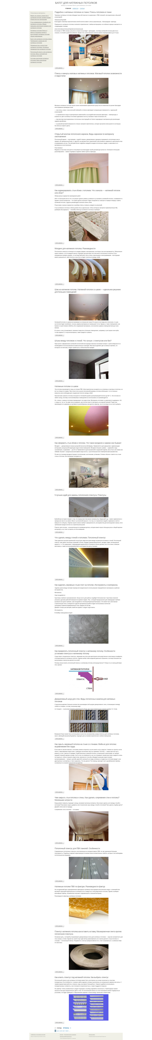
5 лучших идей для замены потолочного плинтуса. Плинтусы (80, 495)
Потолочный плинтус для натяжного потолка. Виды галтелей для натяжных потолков (41, 53)
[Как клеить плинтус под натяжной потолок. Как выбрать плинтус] (89, 1007)
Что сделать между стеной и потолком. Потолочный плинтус (80, 537)
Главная (68, 8)
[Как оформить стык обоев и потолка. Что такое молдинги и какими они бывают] (89, 473)
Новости (75, 8)
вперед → (67, 1027)
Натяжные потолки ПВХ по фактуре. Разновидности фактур (80, 886)
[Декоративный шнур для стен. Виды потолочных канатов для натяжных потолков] (89, 721)
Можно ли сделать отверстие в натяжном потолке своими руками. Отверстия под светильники (40, 17)
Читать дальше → (59, 68)
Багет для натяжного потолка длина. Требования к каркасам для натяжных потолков (41, 40)
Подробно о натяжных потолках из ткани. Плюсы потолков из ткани (83, 12)
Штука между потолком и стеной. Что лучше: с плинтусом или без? (83, 340)
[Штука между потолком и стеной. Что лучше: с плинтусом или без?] (89, 364)
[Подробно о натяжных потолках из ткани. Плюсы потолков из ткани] (89, 50)
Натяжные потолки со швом (66, 386)
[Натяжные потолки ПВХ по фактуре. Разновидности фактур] (89, 911)
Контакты (61, 1034)
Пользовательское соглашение (70, 1034)
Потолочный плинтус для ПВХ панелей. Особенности (77, 848)
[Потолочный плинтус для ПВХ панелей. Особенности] (89, 868)
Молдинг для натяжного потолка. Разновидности (75, 248)
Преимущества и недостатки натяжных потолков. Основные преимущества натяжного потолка (40, 47)
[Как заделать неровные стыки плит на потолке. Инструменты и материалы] (89, 629)
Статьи (82, 8)
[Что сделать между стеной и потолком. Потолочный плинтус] (89, 563)
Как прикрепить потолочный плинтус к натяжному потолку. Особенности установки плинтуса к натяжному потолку (85, 652)
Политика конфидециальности (66, 1036)
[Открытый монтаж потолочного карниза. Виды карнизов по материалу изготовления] (89, 168)
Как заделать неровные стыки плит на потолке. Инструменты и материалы (86, 585)
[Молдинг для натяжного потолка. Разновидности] (89, 270)
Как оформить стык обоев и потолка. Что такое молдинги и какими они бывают (88, 443)
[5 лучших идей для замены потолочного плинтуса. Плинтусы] (89, 507)
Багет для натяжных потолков (76, 2)
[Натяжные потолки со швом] (89, 421)
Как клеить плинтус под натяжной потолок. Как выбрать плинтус (81, 977)
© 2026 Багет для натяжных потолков (38, 1034)
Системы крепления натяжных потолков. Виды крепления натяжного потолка (39, 60)
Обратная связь (92, 1034)
